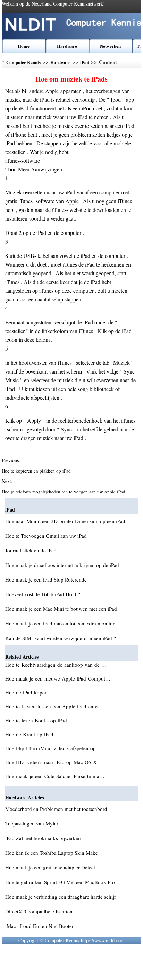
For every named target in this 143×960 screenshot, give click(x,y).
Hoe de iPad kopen (27, 692)
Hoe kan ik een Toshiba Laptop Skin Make (51, 852)
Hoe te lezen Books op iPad (37, 720)
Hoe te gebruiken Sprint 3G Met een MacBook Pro (60, 881)
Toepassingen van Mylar (31, 823)
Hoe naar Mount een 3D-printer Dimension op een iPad (65, 520)
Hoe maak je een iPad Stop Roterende (46, 579)
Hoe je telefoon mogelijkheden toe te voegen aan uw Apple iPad (64, 492)
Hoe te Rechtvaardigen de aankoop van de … (56, 664)
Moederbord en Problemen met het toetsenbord (56, 808)
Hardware (67, 46)
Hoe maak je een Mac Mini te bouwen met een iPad (61, 608)
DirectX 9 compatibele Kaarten (39, 911)
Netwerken (110, 46)
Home (24, 46)
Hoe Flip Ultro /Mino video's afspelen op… (53, 748)
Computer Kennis (23, 62)
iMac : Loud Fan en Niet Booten (40, 925)
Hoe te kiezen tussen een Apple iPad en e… (54, 706)
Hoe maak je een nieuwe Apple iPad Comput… (57, 678)
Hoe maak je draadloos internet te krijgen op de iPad (62, 564)
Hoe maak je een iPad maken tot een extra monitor (60, 623)
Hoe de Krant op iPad (30, 734)
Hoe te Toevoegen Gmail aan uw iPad (46, 535)
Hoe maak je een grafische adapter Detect (50, 867)
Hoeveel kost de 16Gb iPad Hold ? (42, 594)
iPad (84, 62)
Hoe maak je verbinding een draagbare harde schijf (60, 896)
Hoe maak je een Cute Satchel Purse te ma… (54, 776)
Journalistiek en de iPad (31, 550)
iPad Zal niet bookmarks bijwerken (43, 838)
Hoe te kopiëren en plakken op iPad (37, 471)
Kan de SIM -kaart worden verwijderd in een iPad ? (60, 638)
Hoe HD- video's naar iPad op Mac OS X (52, 762)
